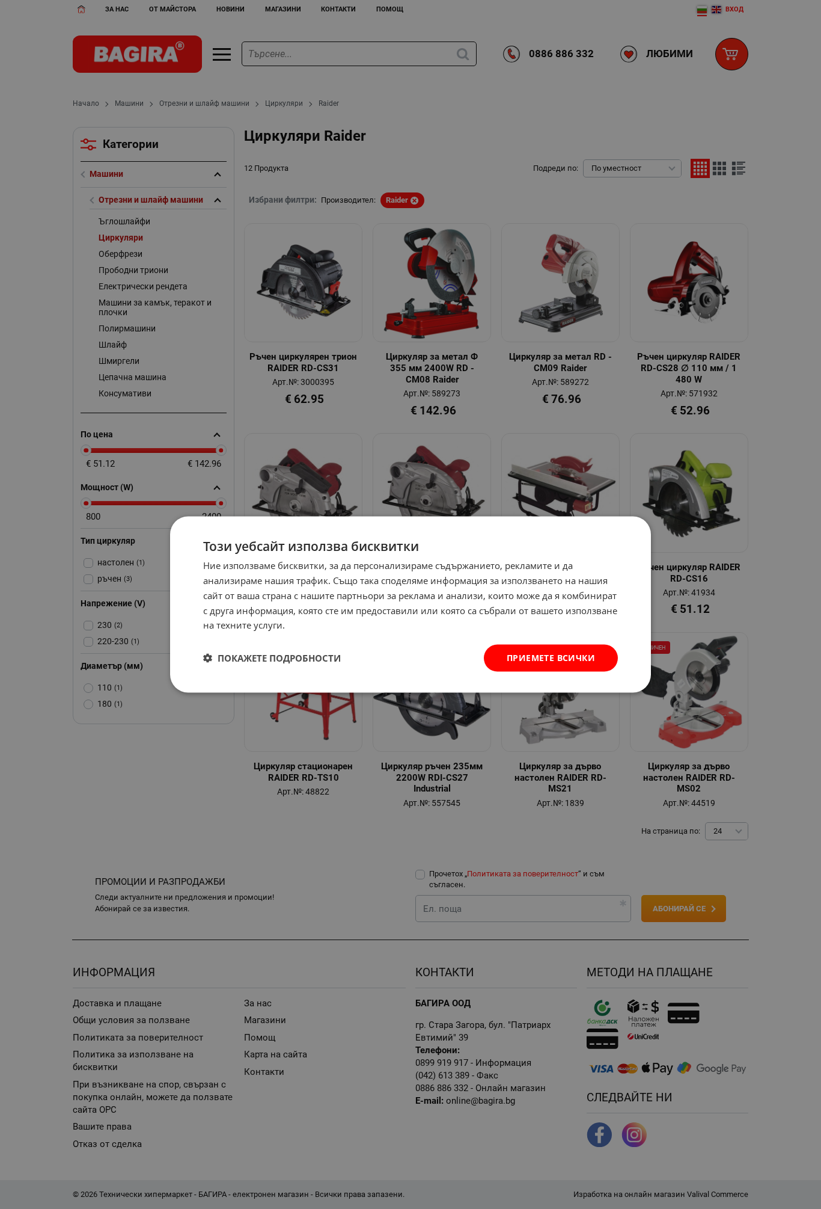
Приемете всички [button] (551, 657)
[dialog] (410, 605)
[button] (272, 658)
